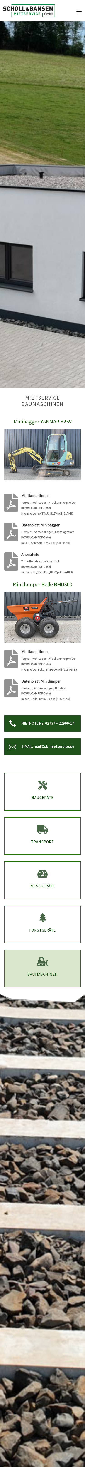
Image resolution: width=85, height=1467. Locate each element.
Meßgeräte (42, 885)
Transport (42, 841)
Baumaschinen (42, 974)
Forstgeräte (42, 930)
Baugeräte (42, 797)
